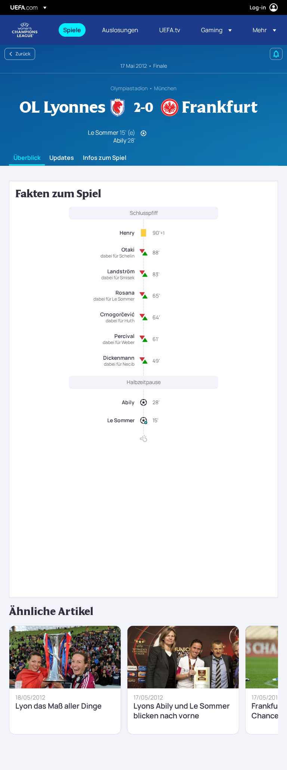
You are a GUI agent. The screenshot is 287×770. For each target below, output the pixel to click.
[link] (72, 30)
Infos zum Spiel (104, 158)
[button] (216, 30)
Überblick (26, 158)
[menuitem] (73, 30)
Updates (61, 158)
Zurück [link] (22, 54)
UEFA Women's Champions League (24, 30)
